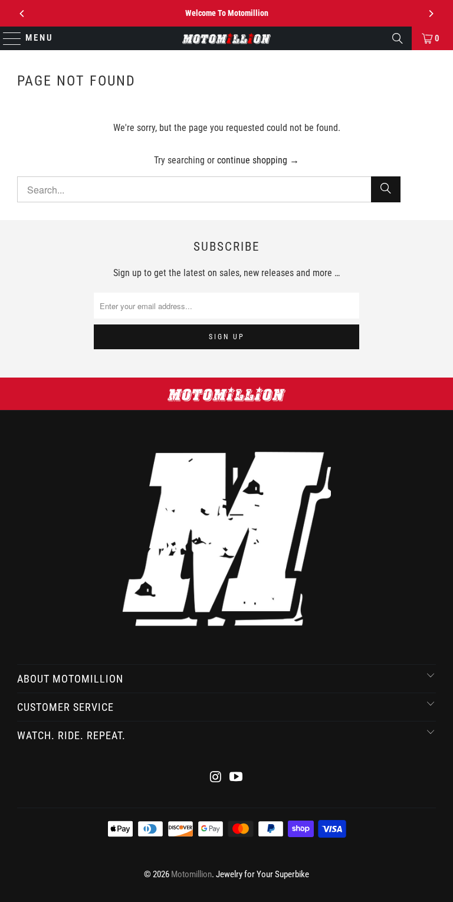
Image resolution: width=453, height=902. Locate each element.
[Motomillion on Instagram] (216, 778)
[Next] (431, 14)
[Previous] (22, 14)
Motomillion (191, 874)
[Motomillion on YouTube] (236, 778)
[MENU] (7, 38)
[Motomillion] (226, 38)
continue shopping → (258, 160)
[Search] (397, 38)
